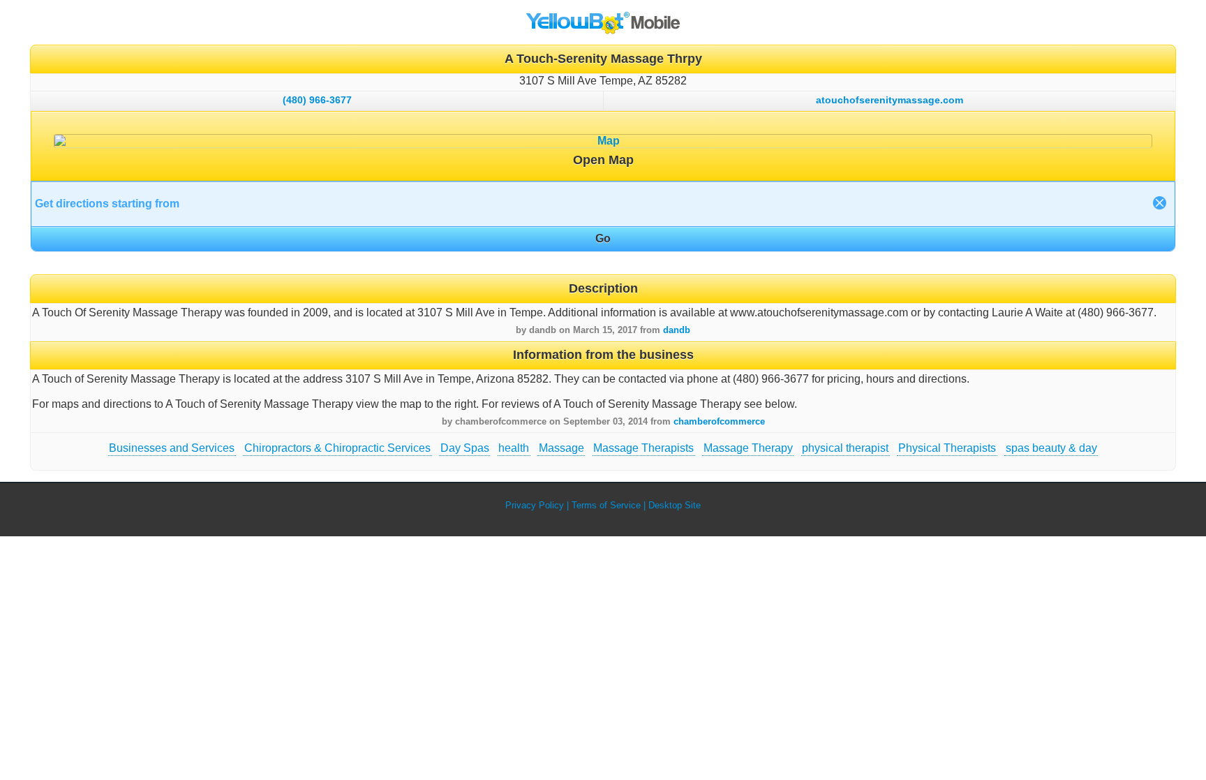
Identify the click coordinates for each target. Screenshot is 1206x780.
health (513, 448)
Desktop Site (674, 505)
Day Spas (464, 448)
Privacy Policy (534, 505)
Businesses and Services (171, 448)
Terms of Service (606, 505)
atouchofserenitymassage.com (889, 99)
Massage (561, 448)
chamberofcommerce (719, 421)
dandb (676, 330)
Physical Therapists (947, 448)
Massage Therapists (643, 448)
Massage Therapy (748, 448)
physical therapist (845, 448)
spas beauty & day (1051, 448)
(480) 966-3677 (317, 99)
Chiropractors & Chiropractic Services (337, 448)
